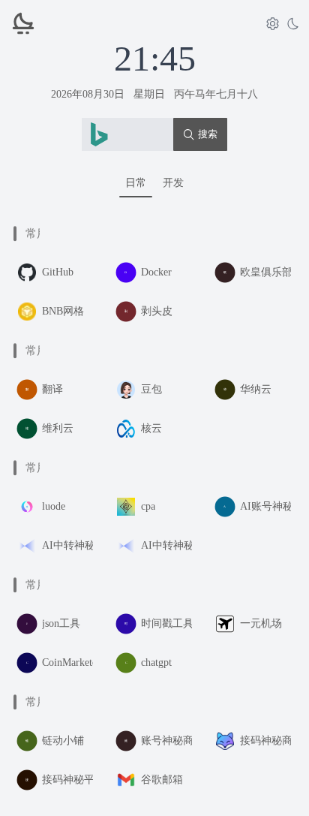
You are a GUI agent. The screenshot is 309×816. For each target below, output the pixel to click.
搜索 (208, 134)
